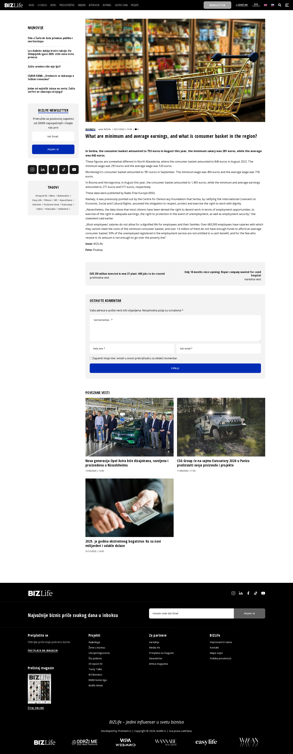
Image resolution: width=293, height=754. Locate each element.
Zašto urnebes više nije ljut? (44, 66)
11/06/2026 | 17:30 (186, 470)
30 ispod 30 (41, 195)
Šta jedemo (95, 658)
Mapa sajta (216, 653)
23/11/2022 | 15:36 (123, 129)
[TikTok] (63, 169)
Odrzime (36, 204)
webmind (63, 208)
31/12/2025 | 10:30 (94, 551)
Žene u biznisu (97, 647)
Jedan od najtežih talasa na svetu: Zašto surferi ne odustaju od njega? (51, 90)
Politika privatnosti (220, 658)
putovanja (67, 204)
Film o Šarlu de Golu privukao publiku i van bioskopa (50, 39)
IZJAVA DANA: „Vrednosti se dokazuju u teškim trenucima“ (51, 77)
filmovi (47, 200)
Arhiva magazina (158, 663)
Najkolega (94, 642)
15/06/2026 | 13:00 (94, 470)
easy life (37, 200)
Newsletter (155, 658)
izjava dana (66, 200)
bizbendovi (63, 195)
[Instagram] (32, 169)
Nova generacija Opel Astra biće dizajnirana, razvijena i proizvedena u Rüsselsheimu (127, 462)
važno (39, 208)
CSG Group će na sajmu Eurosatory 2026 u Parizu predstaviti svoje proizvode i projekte (213, 462)
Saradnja (154, 642)
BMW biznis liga (98, 680)
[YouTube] (74, 169)
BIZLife (107, 129)
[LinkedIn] (42, 169)
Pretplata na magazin (161, 653)
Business (90, 129)
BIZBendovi (95, 674)
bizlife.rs (161, 731)
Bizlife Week (96, 685)
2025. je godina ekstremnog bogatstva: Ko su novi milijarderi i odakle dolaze (123, 543)
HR (55, 200)
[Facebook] (53, 169)
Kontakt (214, 647)
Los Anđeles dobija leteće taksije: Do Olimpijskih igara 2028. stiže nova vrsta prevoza (51, 54)
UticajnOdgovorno (99, 653)
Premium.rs (124, 731)
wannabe (50, 208)
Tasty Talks (95, 669)
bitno (52, 195)
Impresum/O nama (221, 642)
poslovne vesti (51, 204)
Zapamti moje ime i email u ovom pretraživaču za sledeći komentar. (135, 358)
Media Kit (154, 647)
